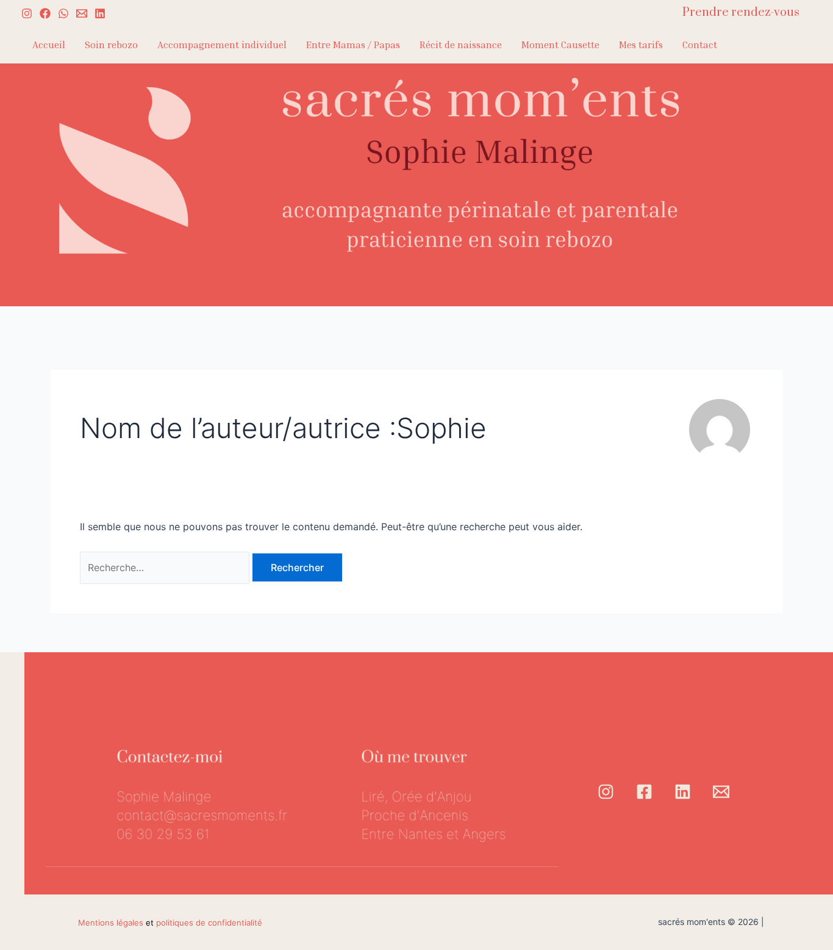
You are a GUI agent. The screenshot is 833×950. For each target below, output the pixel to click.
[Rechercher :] (166, 567)
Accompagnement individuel (222, 44)
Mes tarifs (641, 44)
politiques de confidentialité (209, 922)
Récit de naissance (461, 44)
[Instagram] (26, 13)
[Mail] (81, 13)
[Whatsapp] (63, 13)
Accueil (48, 44)
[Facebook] (45, 13)
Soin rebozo (111, 44)
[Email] (721, 791)
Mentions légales (110, 922)
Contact (699, 44)
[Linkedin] (100, 13)
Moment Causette (560, 44)
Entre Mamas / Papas (353, 44)
